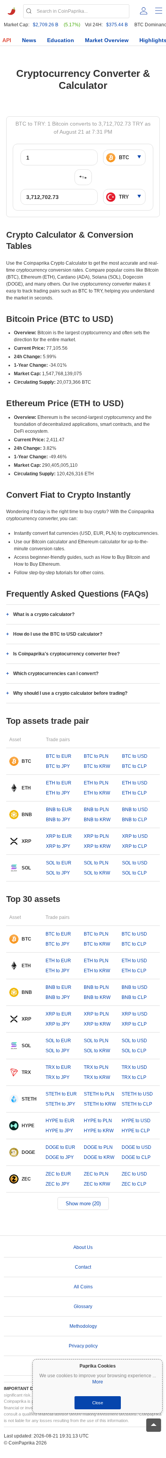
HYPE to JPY (59, 1130)
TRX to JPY (57, 1077)
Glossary (83, 1306)
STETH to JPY (60, 1104)
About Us (83, 1247)
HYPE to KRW (98, 1130)
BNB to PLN (96, 809)
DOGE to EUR (60, 1147)
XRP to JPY (58, 846)
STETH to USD (137, 1094)
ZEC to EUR (58, 1174)
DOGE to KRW (99, 1157)
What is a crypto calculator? (44, 614)
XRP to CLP (134, 846)
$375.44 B (117, 24)
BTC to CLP (134, 766)
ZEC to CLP (134, 1184)
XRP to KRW (97, 846)
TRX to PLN (96, 1067)
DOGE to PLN (98, 1147)
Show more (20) (83, 1203)
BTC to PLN (96, 756)
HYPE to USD (136, 1120)
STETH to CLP (137, 1104)
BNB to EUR (59, 809)
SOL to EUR (58, 863)
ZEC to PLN (96, 1174)
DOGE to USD (136, 1147)
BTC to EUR (58, 756)
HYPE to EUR (60, 1120)
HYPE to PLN (98, 1120)
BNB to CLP (134, 819)
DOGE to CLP (136, 1157)
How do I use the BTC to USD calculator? (57, 634)
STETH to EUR (61, 1094)
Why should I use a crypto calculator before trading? (70, 693)
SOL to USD (134, 863)
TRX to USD (134, 1067)
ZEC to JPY (57, 1184)
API (6, 40)
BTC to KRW (97, 766)
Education (60, 40)
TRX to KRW (97, 1077)
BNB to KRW (97, 819)
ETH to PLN (96, 783)
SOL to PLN (96, 863)
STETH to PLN (99, 1094)
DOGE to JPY (60, 1157)
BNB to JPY (58, 819)
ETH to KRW (97, 793)
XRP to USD (135, 836)
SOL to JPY (58, 873)
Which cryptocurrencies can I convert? (55, 673)
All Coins (83, 1287)
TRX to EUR (58, 1067)
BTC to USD (134, 756)
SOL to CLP (134, 873)
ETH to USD (134, 783)
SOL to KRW (97, 873)
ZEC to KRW (97, 1184)
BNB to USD (135, 809)
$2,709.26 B (45, 24)
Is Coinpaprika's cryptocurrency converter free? (66, 654)
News (29, 40)
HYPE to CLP (136, 1130)
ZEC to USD (134, 1174)
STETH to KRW (100, 1104)
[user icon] (143, 10)
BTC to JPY (58, 766)
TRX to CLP (134, 1077)
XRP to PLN (96, 836)
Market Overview (107, 40)
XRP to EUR (59, 836)
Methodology (83, 1326)
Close (97, 1402)
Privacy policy (83, 1346)
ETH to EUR (58, 783)
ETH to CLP (134, 793)
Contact (83, 1267)
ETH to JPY (58, 793)
